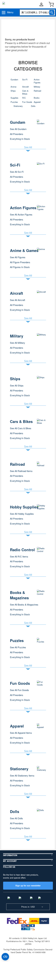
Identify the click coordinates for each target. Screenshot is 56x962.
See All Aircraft (17, 300)
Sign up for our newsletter (28, 885)
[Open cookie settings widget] (5, 956)
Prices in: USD (28, 907)
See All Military (17, 342)
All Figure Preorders (20, 262)
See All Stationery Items (22, 775)
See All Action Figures (21, 214)
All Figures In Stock (20, 267)
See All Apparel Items (21, 732)
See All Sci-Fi (17, 171)
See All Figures (17, 257)
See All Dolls (16, 818)
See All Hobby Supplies (22, 513)
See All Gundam (18, 129)
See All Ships (16, 385)
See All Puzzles (18, 647)
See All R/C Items (19, 556)
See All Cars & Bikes (20, 428)
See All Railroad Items (21, 471)
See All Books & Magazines (24, 604)
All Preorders (16, 134)
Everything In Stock (20, 138)
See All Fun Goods (19, 690)
